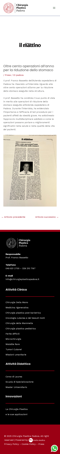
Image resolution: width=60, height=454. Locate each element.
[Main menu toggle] (54, 8)
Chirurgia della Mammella (19, 323)
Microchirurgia (13, 339)
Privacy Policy (11, 444)
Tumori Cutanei (14, 349)
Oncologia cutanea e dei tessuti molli (25, 318)
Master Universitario (16, 387)
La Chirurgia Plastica (17, 409)
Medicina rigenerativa (17, 307)
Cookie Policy (29, 444)
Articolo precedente (13, 217)
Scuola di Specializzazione (19, 382)
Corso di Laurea (14, 376)
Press (8, 75)
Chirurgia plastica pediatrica (21, 328)
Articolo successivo (47, 217)
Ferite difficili (13, 334)
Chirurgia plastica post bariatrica (23, 313)
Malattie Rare (13, 344)
